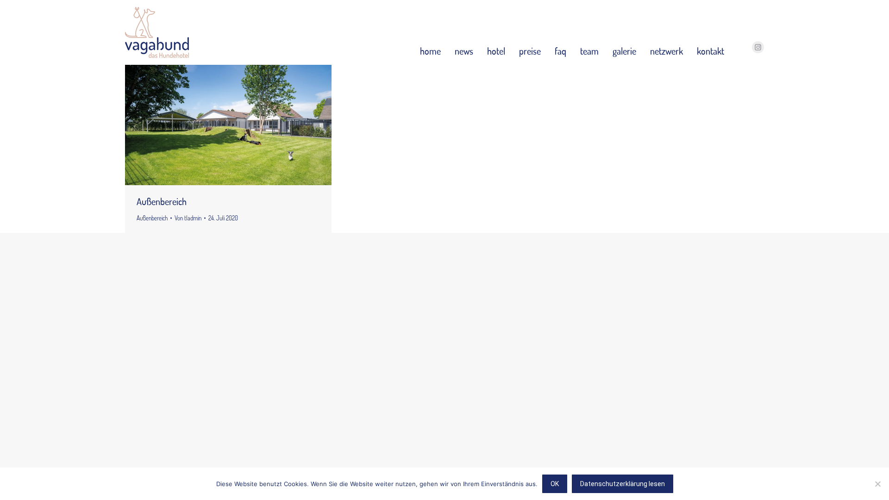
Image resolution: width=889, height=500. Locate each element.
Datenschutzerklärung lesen (622, 484)
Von (188, 218)
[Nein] (877, 483)
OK (555, 484)
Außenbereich (162, 201)
